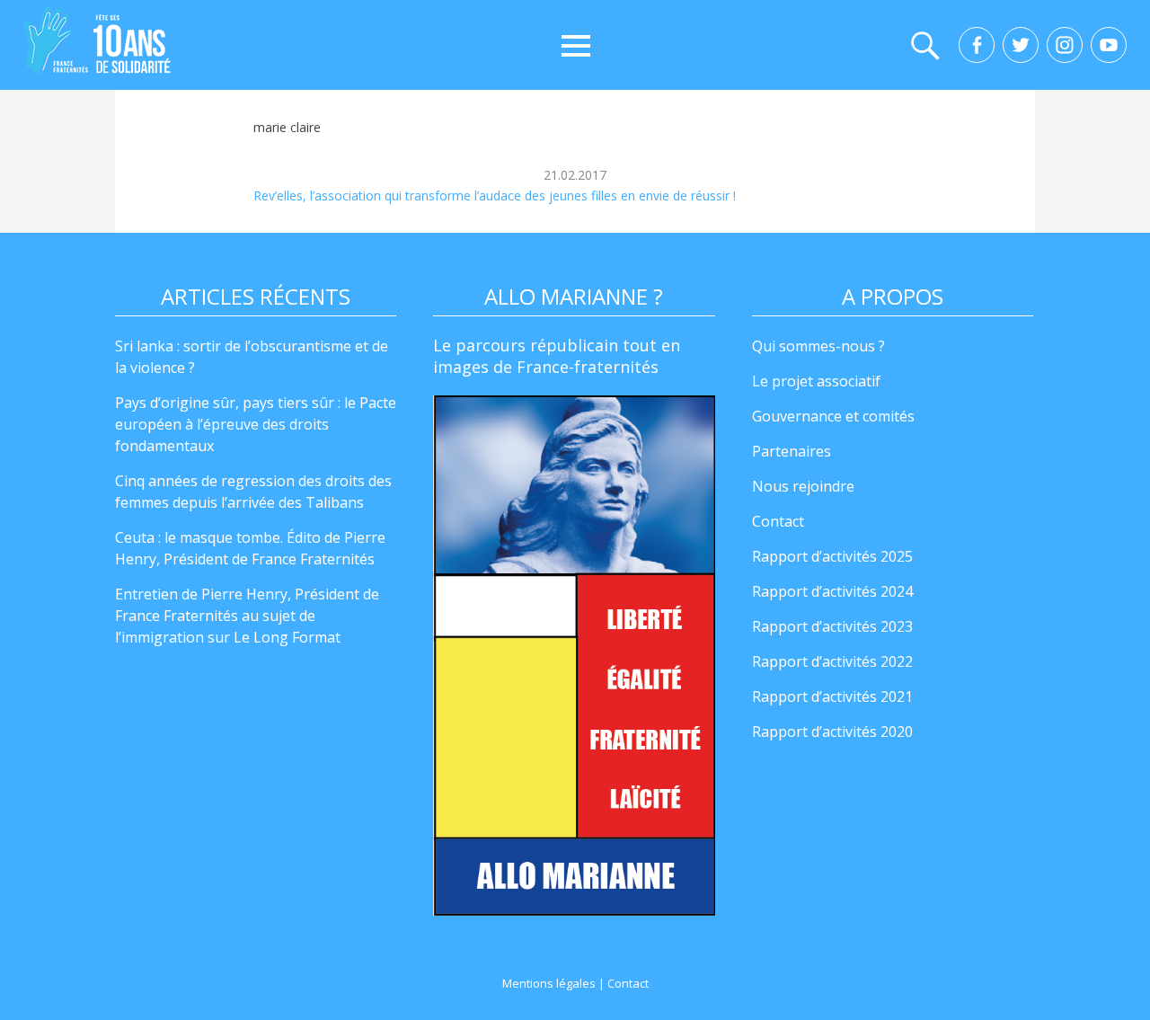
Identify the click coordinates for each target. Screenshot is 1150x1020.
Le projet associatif (816, 381)
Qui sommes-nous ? (818, 346)
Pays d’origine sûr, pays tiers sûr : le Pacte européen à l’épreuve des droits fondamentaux (255, 424)
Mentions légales (549, 983)
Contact (778, 521)
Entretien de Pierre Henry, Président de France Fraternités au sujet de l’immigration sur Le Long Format (247, 615)
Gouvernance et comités (833, 416)
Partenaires (791, 451)
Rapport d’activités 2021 (832, 696)
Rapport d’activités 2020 (832, 731)
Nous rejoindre (803, 486)
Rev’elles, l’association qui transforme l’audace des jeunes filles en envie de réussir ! (494, 195)
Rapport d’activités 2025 (832, 556)
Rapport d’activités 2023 (832, 626)
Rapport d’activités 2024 (832, 591)
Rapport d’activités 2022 (832, 661)
